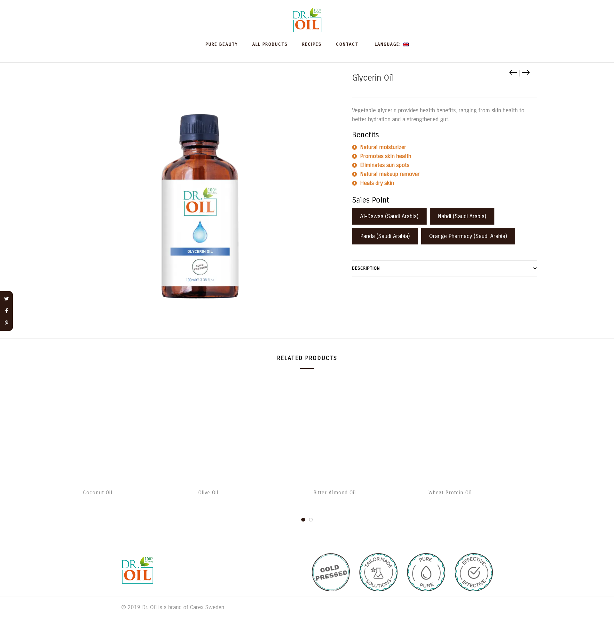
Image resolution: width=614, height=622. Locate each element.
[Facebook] (6, 311)
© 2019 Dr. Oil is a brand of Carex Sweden (172, 607)
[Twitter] (6, 299)
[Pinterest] (6, 323)
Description (366, 268)
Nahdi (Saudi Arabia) (462, 216)
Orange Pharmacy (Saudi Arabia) (468, 236)
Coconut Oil (97, 493)
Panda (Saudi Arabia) (385, 236)
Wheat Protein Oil (450, 493)
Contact (347, 44)
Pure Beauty (222, 44)
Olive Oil (208, 493)
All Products (270, 44)
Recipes (312, 44)
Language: (388, 44)
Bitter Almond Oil (334, 493)
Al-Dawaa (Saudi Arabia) (389, 216)
